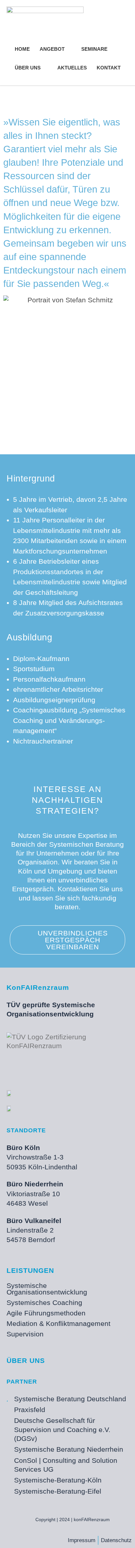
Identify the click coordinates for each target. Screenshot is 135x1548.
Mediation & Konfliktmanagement (58, 1323)
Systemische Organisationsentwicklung (47, 1289)
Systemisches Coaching (44, 1302)
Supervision (25, 1334)
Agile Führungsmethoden (46, 1313)
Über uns (26, 1360)
